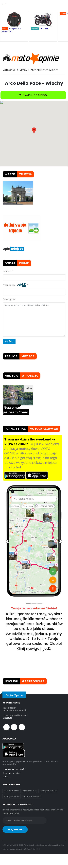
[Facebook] (6, 727)
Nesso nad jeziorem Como (15, 409)
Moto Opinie (9, 70)
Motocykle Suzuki (11, 796)
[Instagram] (21, 727)
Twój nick (7, 271)
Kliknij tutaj (7, 717)
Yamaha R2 (44, 28)
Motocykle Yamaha (48, 790)
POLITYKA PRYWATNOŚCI (14, 769)
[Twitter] (14, 727)
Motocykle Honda (11, 790)
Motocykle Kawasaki (32, 796)
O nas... (6, 776)
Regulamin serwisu (11, 773)
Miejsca (23, 70)
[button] (7, 541)
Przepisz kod (10, 285)
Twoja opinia (9, 299)
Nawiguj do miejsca (35, 95)
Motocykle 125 (29, 790)
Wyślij (9, 341)
